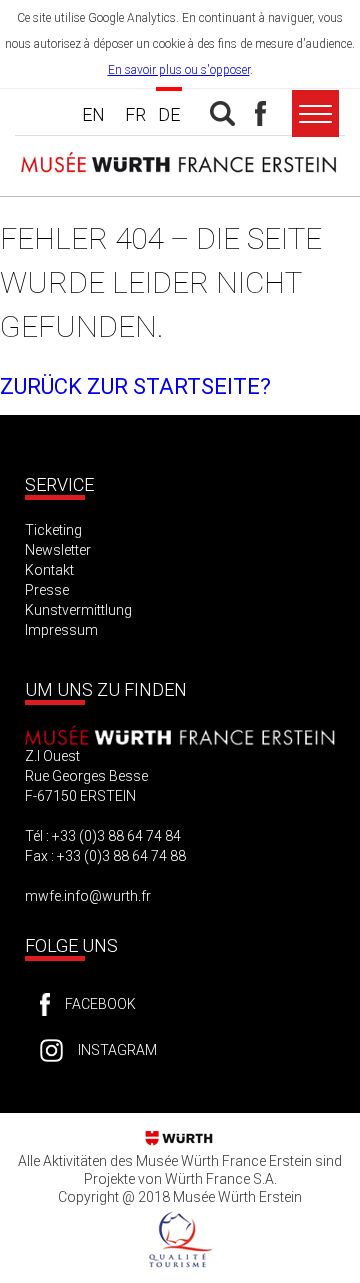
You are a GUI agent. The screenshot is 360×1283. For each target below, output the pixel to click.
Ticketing (53, 530)
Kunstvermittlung (78, 610)
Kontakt (49, 570)
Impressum (61, 630)
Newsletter (58, 550)
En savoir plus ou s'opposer (179, 70)
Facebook (100, 1004)
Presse (47, 590)
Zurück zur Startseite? (135, 386)
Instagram (117, 1050)
